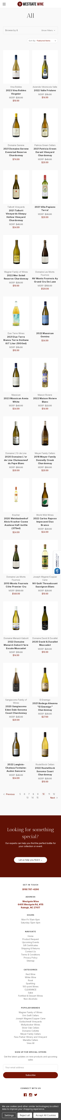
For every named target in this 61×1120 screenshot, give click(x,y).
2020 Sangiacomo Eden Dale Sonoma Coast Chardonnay (16, 709)
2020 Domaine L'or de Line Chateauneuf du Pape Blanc (16, 460)
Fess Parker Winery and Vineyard (30, 1037)
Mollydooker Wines (30, 1024)
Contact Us (30, 951)
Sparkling (30, 983)
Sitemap (30, 960)
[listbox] (47, 40)
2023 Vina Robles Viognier (16, 92)
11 (49, 794)
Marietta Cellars (30, 1040)
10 (43, 794)
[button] (30, 30)
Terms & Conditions (30, 954)
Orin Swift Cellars (30, 1015)
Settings (9, 1115)
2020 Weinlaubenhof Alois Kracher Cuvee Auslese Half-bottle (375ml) (16, 523)
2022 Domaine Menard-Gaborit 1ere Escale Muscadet (16, 645)
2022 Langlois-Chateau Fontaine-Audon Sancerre (16, 767)
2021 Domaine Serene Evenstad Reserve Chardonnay (16, 152)
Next (53, 797)
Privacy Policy (30, 957)
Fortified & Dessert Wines (30, 996)
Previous (10, 794)
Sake (30, 992)
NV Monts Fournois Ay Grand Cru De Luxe (45, 280)
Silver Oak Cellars (30, 1027)
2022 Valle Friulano (45, 90)
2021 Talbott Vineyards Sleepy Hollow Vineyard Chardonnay (16, 215)
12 (54, 794)
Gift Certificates (30, 945)
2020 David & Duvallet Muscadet (45, 643)
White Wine (30, 977)
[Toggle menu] (4, 4)
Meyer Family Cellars (30, 1034)
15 (37, 797)
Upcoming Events (30, 942)
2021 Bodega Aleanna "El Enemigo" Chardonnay (44, 706)
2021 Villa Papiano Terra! (45, 209)
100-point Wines (30, 986)
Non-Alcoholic (30, 999)
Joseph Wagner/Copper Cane (30, 1018)
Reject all (25, 1115)
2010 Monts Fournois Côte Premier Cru (16, 585)
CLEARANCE (30, 989)
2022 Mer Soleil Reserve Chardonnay (16, 277)
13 (27, 797)
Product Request (30, 939)
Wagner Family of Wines (30, 1012)
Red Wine (30, 974)
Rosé (30, 980)
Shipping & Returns (30, 948)
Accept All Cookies (46, 1115)
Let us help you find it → (30, 860)
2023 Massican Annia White (16, 400)
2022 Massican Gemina (45, 335)
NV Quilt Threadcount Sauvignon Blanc (44, 585)
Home (30, 936)
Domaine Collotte (30, 1031)
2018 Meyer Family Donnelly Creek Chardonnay (45, 460)
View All (30, 1043)
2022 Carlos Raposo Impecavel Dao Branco (45, 521)
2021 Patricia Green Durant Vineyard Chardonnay (45, 152)
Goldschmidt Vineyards (30, 1021)
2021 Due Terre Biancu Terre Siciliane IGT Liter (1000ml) (16, 340)
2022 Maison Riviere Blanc (45, 400)
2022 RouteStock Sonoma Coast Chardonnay (45, 771)
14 (33, 797)
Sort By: (32, 40)
